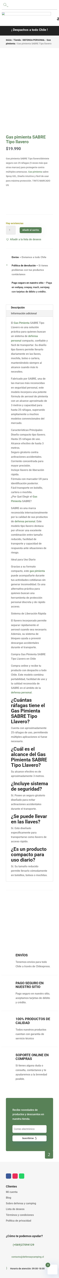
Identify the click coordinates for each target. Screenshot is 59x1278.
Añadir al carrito (30, 230)
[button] (23, 239)
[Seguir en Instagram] (15, 1176)
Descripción (18, 307)
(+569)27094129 (23, 1244)
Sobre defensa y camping (21, 1203)
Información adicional (24, 313)
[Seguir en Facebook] (8, 1176)
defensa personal (25, 521)
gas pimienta (37, 571)
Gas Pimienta (22, 322)
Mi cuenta (12, 1192)
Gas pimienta (35, 171)
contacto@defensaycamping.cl (27, 1256)
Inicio (9, 40)
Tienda (17, 40)
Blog (8, 1197)
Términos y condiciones (20, 1215)
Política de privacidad (18, 1220)
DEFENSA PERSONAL (34, 40)
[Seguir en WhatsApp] (21, 1176)
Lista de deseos (15, 1209)
